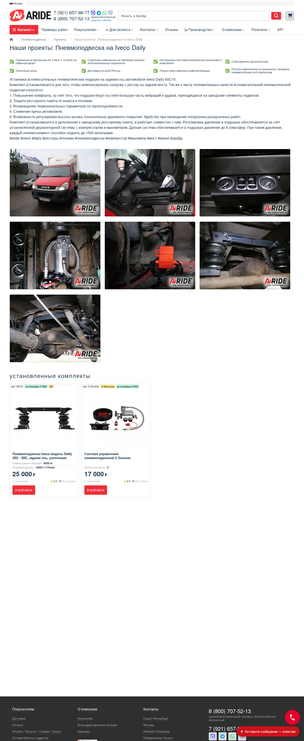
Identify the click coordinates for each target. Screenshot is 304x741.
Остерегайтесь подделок (30, 738)
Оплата (17, 725)
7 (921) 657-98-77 (71, 12)
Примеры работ (54, 29)
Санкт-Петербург (155, 718)
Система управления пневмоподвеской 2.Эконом (107, 456)
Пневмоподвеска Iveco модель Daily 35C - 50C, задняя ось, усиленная (42, 456)
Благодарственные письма (97, 725)
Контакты (147, 29)
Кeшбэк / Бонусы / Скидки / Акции (36, 731)
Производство (200, 29)
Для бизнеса (119, 29)
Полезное (259, 29)
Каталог (25, 29)
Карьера (84, 731)
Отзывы (171, 29)
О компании (231, 29)
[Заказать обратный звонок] (292, 717)
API (280, 29)
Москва (148, 725)
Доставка (18, 718)
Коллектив (85, 718)
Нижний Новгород (156, 731)
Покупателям (85, 29)
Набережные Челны (158, 738)
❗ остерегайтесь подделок (45, 3)
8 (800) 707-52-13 (71, 18)
